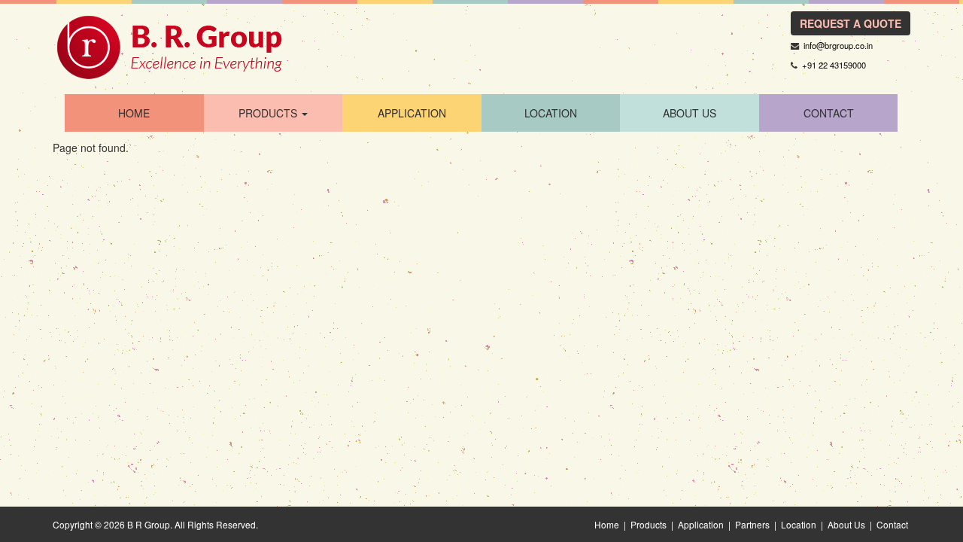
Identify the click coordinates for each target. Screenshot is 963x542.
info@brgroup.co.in (838, 45)
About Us (689, 112)
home (134, 112)
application (412, 112)
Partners (752, 524)
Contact (892, 524)
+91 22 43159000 (834, 65)
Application (701, 524)
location (550, 112)
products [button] (269, 112)
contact (829, 112)
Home (606, 524)
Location (798, 524)
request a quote (850, 23)
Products (648, 524)
